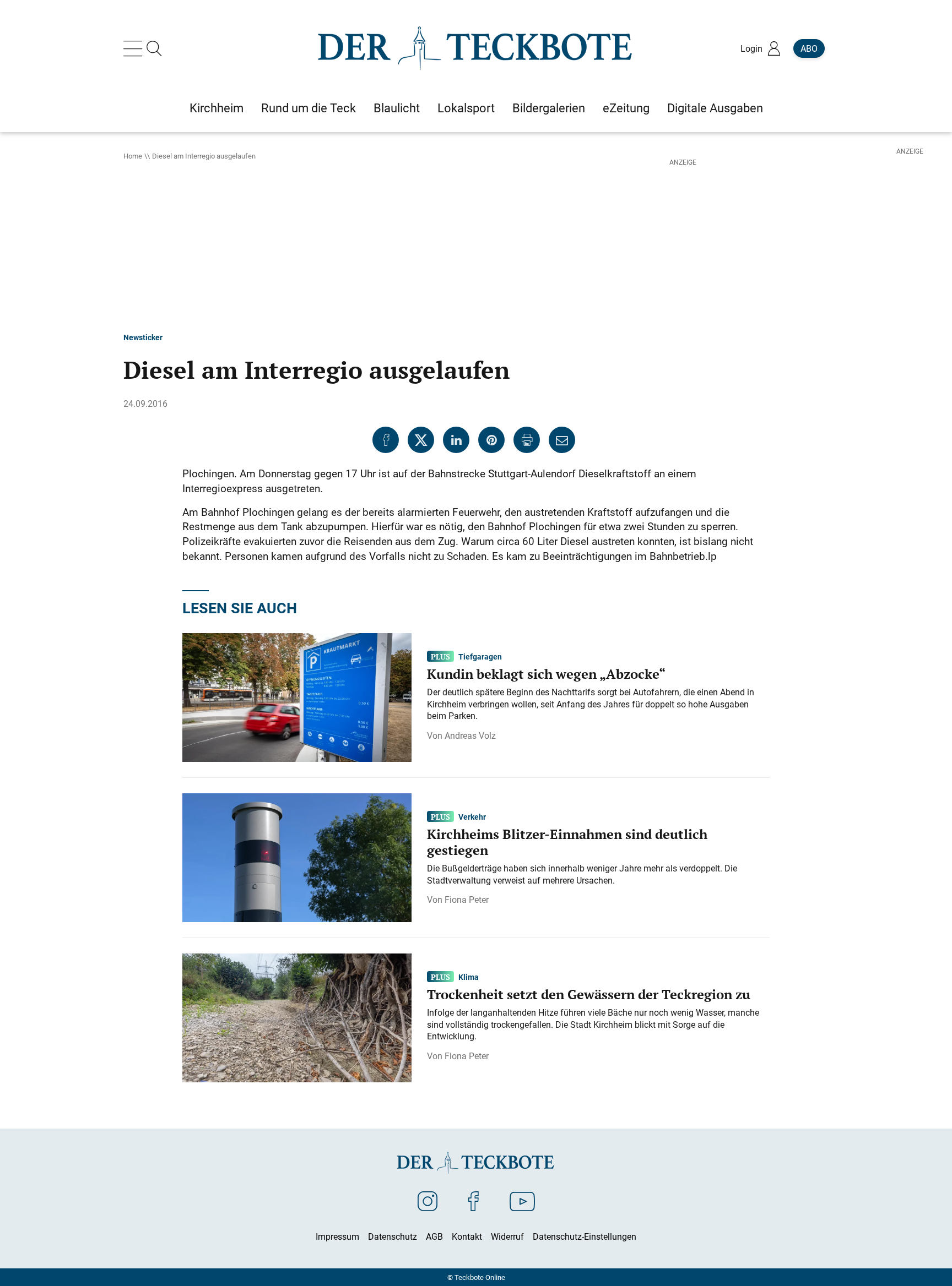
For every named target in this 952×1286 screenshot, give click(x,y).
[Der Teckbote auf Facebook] (473, 1200)
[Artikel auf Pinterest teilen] (491, 440)
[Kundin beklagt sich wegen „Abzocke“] (297, 696)
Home (132, 156)
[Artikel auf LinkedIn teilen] (456, 440)
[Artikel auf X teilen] (421, 440)
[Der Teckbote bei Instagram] (427, 1200)
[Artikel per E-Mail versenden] (562, 440)
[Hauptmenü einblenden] (135, 48)
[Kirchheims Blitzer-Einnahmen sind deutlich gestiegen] (297, 857)
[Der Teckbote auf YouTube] (522, 1200)
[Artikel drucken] (526, 440)
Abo (809, 48)
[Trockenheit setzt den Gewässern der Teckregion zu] (297, 1017)
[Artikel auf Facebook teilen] (385, 440)
